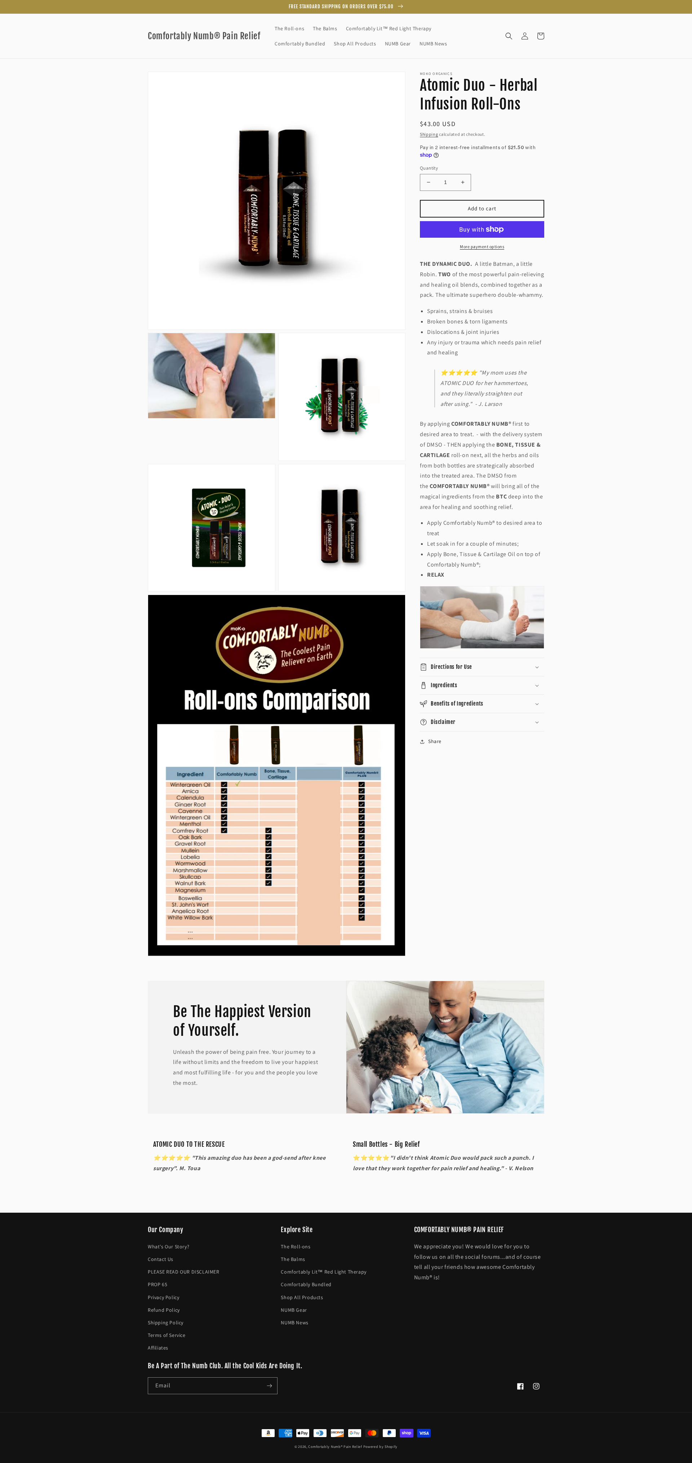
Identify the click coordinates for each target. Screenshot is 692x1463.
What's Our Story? (168, 1246)
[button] (509, 36)
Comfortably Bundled (306, 1284)
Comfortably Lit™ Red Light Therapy (323, 1272)
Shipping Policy (165, 1322)
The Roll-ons (295, 1246)
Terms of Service (167, 1335)
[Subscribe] (269, 1385)
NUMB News (294, 1322)
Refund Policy (164, 1310)
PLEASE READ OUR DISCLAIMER (183, 1272)
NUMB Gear (294, 1310)
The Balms (293, 1259)
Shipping (429, 134)
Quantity (429, 168)
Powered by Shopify (380, 1446)
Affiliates (158, 1348)
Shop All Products (302, 1297)
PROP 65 (157, 1284)
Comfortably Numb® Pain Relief (335, 1446)
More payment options (482, 246)
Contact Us (160, 1259)
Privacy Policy (163, 1297)
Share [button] (435, 741)
